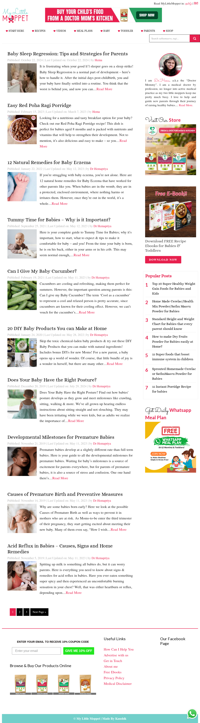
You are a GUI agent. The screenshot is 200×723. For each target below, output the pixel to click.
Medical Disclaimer (118, 683)
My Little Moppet (21, 15)
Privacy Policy (114, 677)
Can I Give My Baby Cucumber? (42, 271)
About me (111, 666)
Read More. (186, 105)
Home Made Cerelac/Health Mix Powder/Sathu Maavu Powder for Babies (172, 306)
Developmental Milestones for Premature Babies (60, 437)
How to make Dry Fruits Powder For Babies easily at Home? (172, 341)
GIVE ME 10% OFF (78, 650)
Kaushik (120, 718)
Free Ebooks (112, 672)
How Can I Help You (119, 649)
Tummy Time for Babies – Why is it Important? (59, 219)
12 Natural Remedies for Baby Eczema (49, 162)
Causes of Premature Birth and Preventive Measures (65, 494)
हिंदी (196, 3)
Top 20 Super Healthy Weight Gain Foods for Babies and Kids (173, 288)
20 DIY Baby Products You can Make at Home (57, 328)
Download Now (163, 260)
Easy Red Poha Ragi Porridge (39, 105)
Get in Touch (113, 660)
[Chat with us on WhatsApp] (192, 714)
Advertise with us (116, 655)
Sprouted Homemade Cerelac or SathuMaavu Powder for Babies (174, 373)
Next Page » (39, 612)
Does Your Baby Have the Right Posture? (52, 380)
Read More (104, 89)
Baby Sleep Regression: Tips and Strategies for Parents (67, 53)
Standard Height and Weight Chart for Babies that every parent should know (173, 324)
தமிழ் (188, 3)
